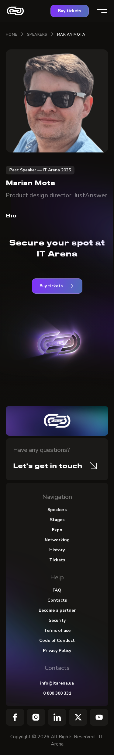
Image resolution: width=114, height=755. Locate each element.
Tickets (57, 560)
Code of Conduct (57, 640)
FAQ (57, 590)
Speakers (37, 34)
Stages (57, 520)
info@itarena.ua (57, 683)
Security (57, 620)
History (57, 550)
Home (11, 34)
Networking (57, 540)
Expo (57, 530)
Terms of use (57, 630)
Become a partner (57, 610)
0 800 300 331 (57, 693)
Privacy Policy (57, 650)
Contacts (57, 600)
